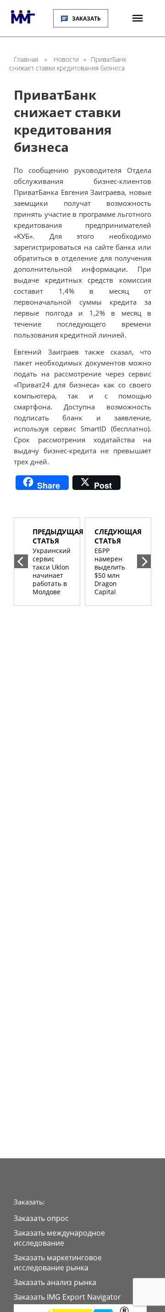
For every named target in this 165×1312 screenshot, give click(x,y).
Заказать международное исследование (59, 1238)
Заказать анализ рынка (55, 1282)
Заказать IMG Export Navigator (67, 1297)
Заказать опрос (41, 1218)
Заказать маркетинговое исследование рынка (58, 1263)
